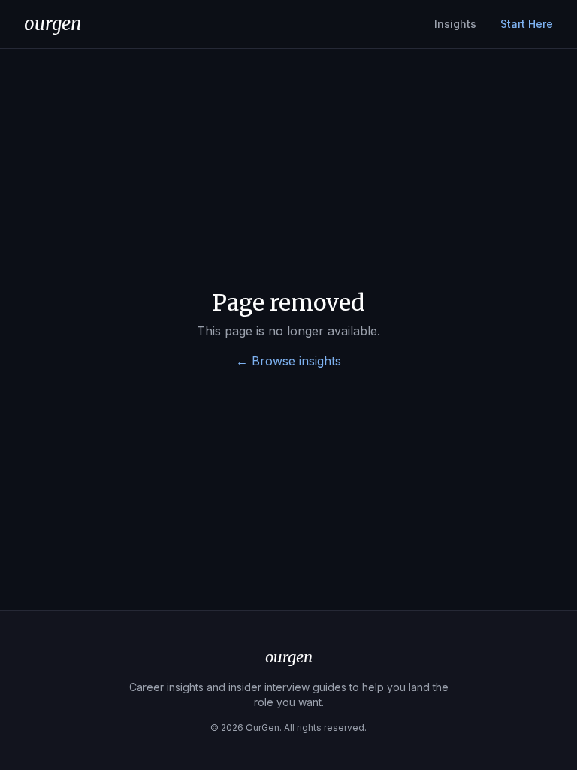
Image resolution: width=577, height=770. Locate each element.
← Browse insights (288, 360)
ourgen (53, 23)
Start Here (526, 23)
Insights (455, 23)
